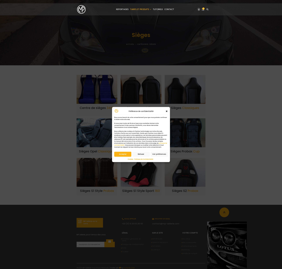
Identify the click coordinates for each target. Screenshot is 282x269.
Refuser (141, 154)
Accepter (123, 154)
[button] (167, 111)
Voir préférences (159, 154)
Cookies (130, 159)
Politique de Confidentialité (143, 159)
